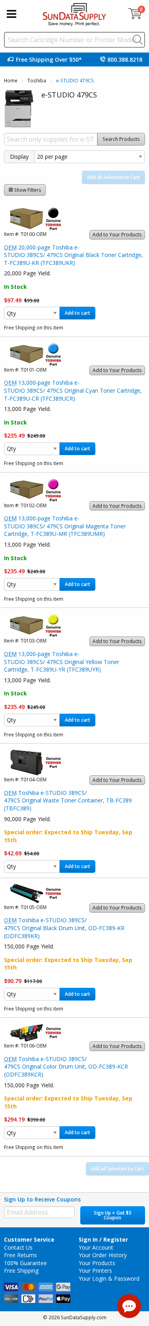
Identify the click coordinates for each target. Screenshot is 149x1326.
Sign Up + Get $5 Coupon (113, 1215)
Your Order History (103, 1255)
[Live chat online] (129, 1306)
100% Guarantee (25, 1263)
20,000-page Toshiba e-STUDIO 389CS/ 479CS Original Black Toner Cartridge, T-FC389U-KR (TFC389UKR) (73, 255)
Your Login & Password (109, 1278)
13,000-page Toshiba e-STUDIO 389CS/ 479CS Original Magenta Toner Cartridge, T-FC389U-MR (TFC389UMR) (65, 525)
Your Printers (95, 1270)
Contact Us (18, 1247)
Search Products (121, 139)
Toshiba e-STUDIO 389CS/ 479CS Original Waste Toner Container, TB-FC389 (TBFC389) (68, 800)
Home (10, 80)
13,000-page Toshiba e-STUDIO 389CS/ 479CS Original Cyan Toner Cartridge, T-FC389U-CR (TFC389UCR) (73, 390)
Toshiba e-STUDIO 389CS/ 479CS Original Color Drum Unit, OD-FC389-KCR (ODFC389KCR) (66, 1066)
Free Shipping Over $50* (49, 59)
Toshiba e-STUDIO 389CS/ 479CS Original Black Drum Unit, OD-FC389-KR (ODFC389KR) (64, 927)
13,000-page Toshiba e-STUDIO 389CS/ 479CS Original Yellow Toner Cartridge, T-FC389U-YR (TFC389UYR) (61, 661)
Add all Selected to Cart (113, 177)
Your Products (97, 1263)
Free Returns (20, 1255)
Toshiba (36, 80)
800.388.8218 (124, 59)
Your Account (96, 1247)
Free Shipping (21, 1270)
